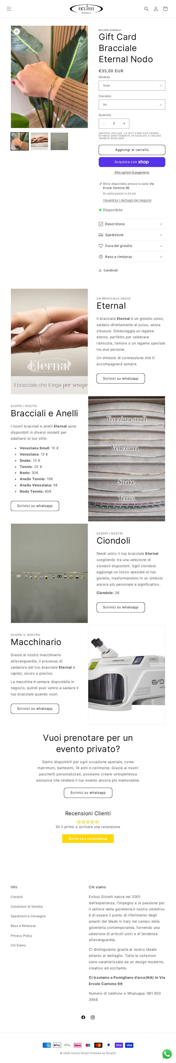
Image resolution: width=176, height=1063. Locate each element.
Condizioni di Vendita (27, 906)
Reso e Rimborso (23, 926)
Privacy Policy (21, 935)
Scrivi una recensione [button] (88, 838)
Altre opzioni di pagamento (132, 172)
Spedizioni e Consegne (28, 916)
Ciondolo (105, 96)
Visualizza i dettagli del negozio (127, 200)
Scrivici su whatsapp (120, 378)
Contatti (17, 897)
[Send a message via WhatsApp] (167, 1054)
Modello (104, 77)
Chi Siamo (18, 945)
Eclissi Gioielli (80, 1053)
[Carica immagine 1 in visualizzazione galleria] (20, 141)
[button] (9, 9)
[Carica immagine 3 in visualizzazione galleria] (59, 141)
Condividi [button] (111, 270)
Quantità (105, 115)
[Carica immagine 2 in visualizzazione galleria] (40, 141)
